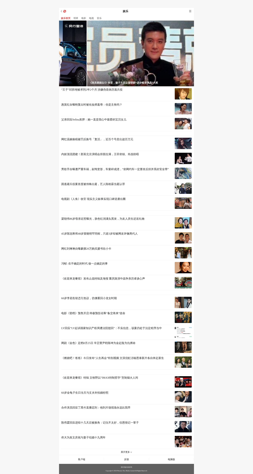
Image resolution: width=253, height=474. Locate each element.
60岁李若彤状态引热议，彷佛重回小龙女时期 (89, 298)
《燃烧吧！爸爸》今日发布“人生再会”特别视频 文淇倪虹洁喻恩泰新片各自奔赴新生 (112, 358)
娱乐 (125, 11)
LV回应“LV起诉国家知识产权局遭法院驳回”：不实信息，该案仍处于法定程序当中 (111, 328)
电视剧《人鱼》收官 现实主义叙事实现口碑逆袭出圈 (93, 199)
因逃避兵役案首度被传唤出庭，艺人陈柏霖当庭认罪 (93, 184)
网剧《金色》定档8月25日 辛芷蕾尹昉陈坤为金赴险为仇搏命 (98, 343)
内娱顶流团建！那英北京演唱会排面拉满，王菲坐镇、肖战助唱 (100, 154)
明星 (76, 18)
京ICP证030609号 (126, 467)
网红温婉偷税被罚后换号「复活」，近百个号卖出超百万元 (97, 139)
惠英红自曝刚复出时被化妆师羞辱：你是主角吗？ (91, 104)
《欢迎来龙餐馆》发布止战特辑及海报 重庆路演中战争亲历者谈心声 (103, 278)
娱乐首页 (65, 18)
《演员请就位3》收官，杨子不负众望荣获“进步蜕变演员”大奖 (97, 82)
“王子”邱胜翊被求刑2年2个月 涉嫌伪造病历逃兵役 (92, 89)
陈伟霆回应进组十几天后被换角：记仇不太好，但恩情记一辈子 (100, 422)
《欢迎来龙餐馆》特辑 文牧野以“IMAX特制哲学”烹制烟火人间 (99, 377)
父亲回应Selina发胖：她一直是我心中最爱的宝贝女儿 (93, 119)
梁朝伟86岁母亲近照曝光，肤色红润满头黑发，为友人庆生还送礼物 (102, 218)
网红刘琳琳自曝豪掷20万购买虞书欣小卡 (86, 248)
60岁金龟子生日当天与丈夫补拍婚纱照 (84, 392)
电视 (91, 18)
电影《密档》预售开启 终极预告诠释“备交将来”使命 (93, 313)
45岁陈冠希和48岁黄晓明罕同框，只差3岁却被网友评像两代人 (99, 233)
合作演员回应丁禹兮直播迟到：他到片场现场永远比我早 (95, 407)
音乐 (99, 18)
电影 (83, 18)
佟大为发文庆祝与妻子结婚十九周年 (83, 437)
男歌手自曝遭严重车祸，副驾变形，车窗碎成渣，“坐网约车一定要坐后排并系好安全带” (115, 169)
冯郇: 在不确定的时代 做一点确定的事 (84, 263)
